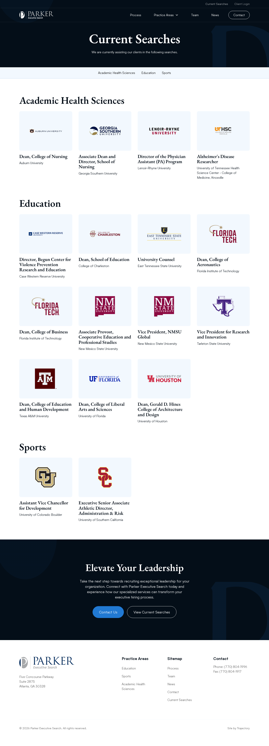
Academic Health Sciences (116, 73)
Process (135, 15)
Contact (239, 15)
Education (148, 73)
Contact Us (108, 612)
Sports (166, 73)
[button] (166, 15)
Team (195, 15)
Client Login (242, 4)
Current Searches (216, 4)
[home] (36, 15)
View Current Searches (152, 612)
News (215, 15)
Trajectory (243, 728)
